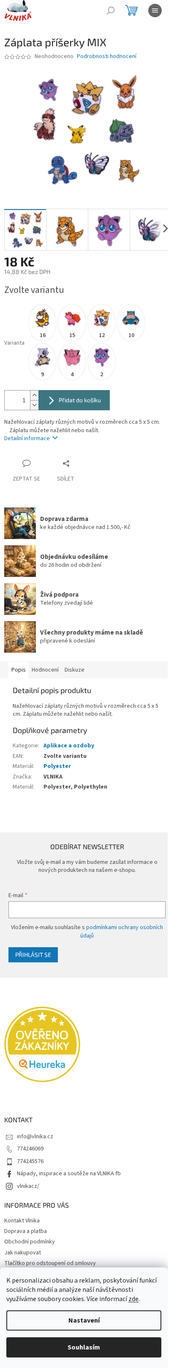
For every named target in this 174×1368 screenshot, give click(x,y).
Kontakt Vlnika (22, 1221)
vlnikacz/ (28, 1186)
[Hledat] (110, 10)
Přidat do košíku (80, 400)
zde (133, 1299)
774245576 (30, 1161)
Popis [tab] (18, 670)
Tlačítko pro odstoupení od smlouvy (50, 1263)
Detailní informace (27, 438)
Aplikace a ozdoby (69, 745)
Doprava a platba (25, 1231)
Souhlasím (84, 1347)
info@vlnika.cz (35, 1136)
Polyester (57, 766)
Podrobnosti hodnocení (106, 57)
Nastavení (84, 1320)
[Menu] (155, 10)
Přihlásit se (33, 954)
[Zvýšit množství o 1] (34, 395)
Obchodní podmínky (29, 1242)
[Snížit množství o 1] (34, 405)
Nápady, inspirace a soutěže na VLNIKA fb (69, 1173)
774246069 (30, 1149)
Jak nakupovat (22, 1252)
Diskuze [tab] (74, 670)
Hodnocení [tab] (45, 670)
